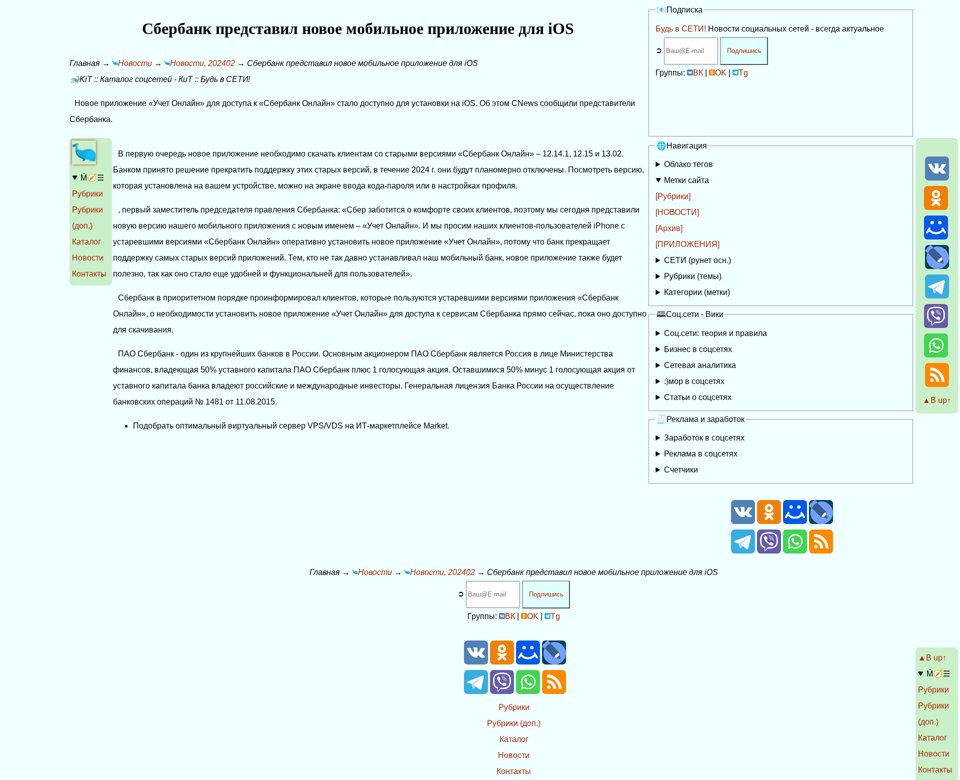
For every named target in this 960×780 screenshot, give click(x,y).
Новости (88, 258)
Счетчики (681, 470)
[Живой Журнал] (937, 266)
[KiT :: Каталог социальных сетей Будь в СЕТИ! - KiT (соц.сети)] (84, 162)
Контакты (89, 274)
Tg (743, 72)
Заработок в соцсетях (704, 438)
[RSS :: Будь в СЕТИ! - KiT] (937, 384)
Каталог (86, 242)
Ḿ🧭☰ (92, 178)
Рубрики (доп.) (513, 723)
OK (720, 72)
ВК (698, 72)
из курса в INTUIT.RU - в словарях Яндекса (729, 399)
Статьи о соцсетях (698, 397)
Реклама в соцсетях (701, 454)
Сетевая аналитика (700, 365)
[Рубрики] (673, 196)
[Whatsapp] (936, 354)
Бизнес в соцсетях (698, 349)
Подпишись (744, 50)
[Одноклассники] (936, 207)
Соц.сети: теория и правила (715, 333)
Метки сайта (686, 180)
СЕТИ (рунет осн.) (697, 260)
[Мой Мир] (936, 236)
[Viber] (936, 325)
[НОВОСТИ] (677, 212)
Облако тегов (688, 164)
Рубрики (87, 194)
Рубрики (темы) (693, 276)
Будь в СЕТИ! (681, 28)
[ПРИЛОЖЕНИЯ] (688, 244)
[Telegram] (937, 296)
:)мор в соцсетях (694, 381)
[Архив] (669, 228)
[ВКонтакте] (937, 178)
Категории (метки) (697, 292)
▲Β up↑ (936, 400)
